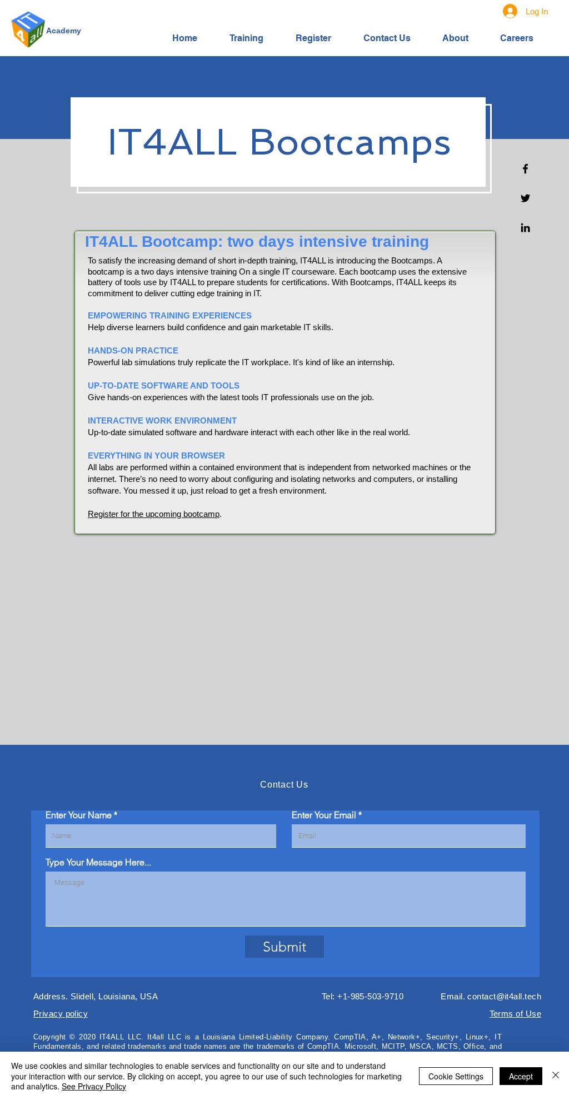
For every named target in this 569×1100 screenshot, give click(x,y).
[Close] (555, 1076)
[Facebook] (525, 168)
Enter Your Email (324, 814)
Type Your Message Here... (98, 862)
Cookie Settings (455, 1076)
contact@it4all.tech (504, 996)
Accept (521, 1076)
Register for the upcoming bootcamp (153, 514)
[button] (254, 38)
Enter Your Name (79, 814)
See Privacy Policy (94, 1086)
